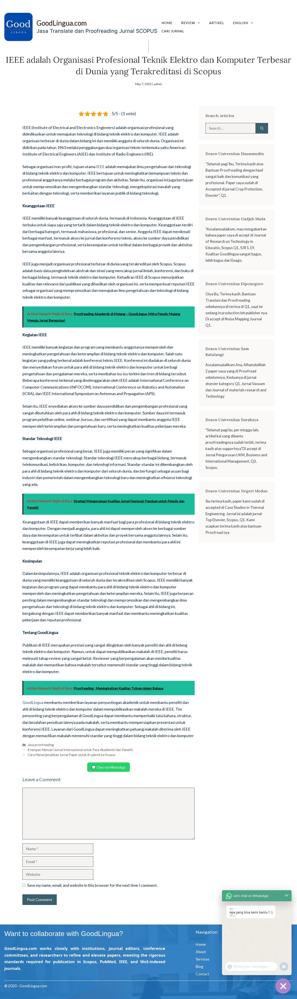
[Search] (262, 128)
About (201, 951)
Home (167, 23)
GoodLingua (33, 702)
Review (188, 23)
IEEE (100, 166)
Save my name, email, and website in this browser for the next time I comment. (92, 885)
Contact (202, 974)
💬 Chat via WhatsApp (108, 767)
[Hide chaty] (283, 986)
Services (202, 959)
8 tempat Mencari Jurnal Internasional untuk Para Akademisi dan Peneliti (80, 750)
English (240, 23)
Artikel (216, 23)
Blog (199, 966)
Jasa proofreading (41, 745)
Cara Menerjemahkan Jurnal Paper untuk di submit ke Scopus (71, 755)
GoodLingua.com (62, 23)
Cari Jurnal (173, 31)
